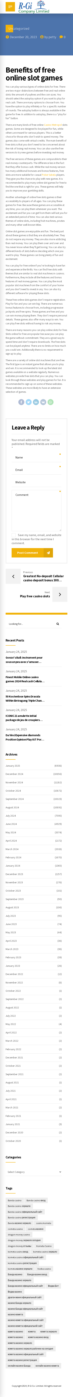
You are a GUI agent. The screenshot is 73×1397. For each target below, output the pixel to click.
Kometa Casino (44, 1246)
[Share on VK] (43, 402)
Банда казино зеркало (19, 1280)
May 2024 (11, 832)
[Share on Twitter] (29, 402)
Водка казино (15, 1291)
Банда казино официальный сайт (25, 1285)
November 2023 (14, 882)
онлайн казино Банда (19, 1365)
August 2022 (12, 1007)
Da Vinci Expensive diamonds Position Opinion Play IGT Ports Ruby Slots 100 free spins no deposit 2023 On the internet (25, 741)
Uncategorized (18, 28)
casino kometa (43, 1223)
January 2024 (13, 865)
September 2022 (15, 999)
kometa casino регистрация (22, 1263)
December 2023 (14, 874)
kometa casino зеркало (45, 1251)
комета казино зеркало (20, 1343)
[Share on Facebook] (21, 402)
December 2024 (14, 774)
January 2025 (13, 765)
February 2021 (13, 1116)
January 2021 (13, 1124)
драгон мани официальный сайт (25, 1297)
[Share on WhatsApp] (51, 402)
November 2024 (14, 782)
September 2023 (15, 899)
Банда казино (15, 1274)
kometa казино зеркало (20, 1268)
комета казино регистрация (22, 1360)
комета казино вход (38, 1337)
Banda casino (15, 1200)
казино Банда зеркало (19, 1303)
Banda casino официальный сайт (25, 1211)
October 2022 (13, 990)
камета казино (15, 1331)
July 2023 (11, 915)
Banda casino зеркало (19, 1206)
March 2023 (12, 949)
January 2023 (13, 965)
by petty (50, 37)
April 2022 (11, 1032)
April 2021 (11, 1099)
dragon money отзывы (19, 1246)
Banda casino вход (36, 1200)
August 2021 (12, 1082)
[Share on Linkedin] (36, 402)
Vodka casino (44, 1268)
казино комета (15, 1314)
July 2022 (11, 1015)
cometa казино (35, 1229)
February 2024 (13, 857)
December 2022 (14, 974)
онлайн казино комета (47, 1365)
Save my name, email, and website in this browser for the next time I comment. (36, 539)
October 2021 (13, 1065)
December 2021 (14, 1057)
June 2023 (11, 924)
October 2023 (13, 890)
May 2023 (11, 932)
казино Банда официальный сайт (25, 1308)
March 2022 (12, 1040)
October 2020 (13, 1141)
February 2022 (13, 1049)
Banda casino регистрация (21, 1217)
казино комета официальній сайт (25, 1325)
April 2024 (11, 840)
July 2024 (11, 815)
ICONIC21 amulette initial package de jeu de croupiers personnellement (23, 720)
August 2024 (12, 807)
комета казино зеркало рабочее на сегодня (30, 1348)
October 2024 (13, 790)
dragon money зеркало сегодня (24, 1240)
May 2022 (11, 1024)
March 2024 (12, 849)
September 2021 (14, 1074)
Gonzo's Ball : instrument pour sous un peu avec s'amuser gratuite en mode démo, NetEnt (25, 662)
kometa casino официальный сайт (26, 1257)
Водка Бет (53, 1285)
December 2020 (14, 1132)
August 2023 (12, 907)
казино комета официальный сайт (26, 1320)
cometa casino (15, 1229)
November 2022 (14, 982)
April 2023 (11, 940)
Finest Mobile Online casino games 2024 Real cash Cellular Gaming (24, 681)
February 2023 (13, 957)
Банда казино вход (37, 1274)
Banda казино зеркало (19, 1223)
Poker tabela (49, 174)
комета (32, 1331)
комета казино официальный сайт (26, 1354)
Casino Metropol (53, 124)
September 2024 (15, 799)
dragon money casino (19, 1234)
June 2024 (11, 824)
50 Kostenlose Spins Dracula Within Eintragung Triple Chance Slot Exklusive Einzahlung (25, 700)
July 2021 (11, 1090)
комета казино (15, 1337)
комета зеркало (48, 1331)
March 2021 (12, 1107)
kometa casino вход (18, 1251)
